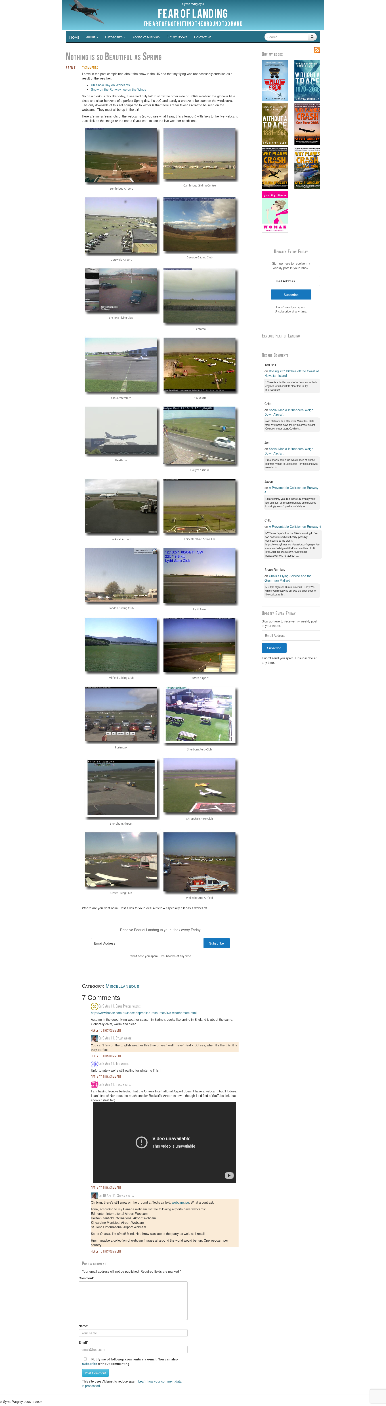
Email (83, 1342)
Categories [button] (114, 37)
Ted (118, 1064)
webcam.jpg (180, 1202)
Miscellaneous (122, 985)
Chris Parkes (124, 1006)
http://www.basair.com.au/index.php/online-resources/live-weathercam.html (144, 1012)
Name (83, 1326)
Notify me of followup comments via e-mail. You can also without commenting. (130, 1361)
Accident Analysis (146, 37)
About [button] (91, 37)
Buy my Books (176, 37)
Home (74, 37)
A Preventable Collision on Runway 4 (295, 526)
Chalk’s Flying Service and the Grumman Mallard (288, 578)
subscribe (89, 1363)
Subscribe (274, 648)
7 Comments (90, 68)
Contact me (203, 37)
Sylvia (119, 1038)
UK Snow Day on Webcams (110, 85)
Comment (86, 1278)
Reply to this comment (106, 1031)
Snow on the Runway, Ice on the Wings (118, 89)
